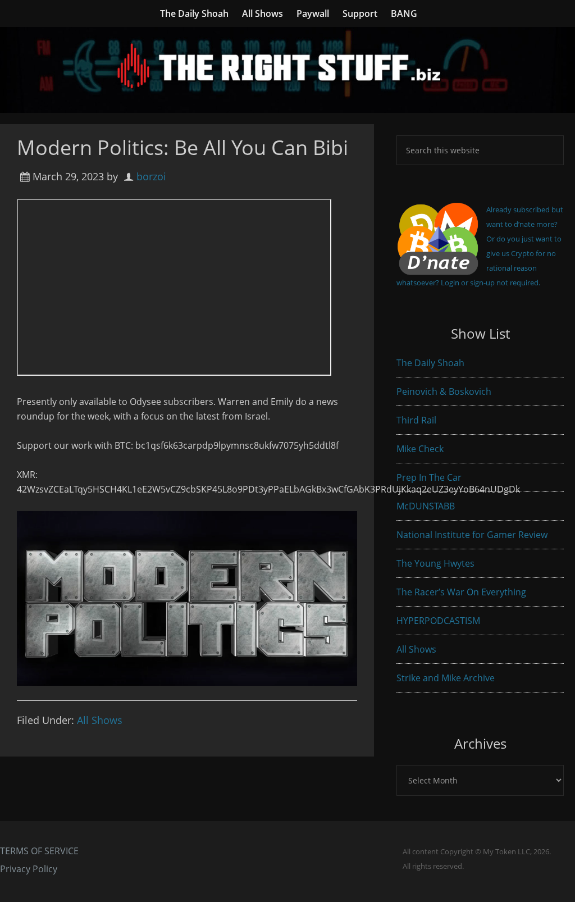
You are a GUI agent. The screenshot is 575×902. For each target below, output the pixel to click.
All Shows (99, 720)
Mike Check (420, 449)
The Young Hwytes (435, 563)
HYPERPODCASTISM (438, 620)
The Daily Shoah (430, 363)
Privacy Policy (28, 869)
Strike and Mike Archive (445, 678)
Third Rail (416, 420)
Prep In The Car (429, 477)
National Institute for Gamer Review (471, 535)
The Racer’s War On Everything (461, 592)
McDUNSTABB (425, 506)
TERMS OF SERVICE (39, 851)
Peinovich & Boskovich (443, 391)
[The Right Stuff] (287, 105)
